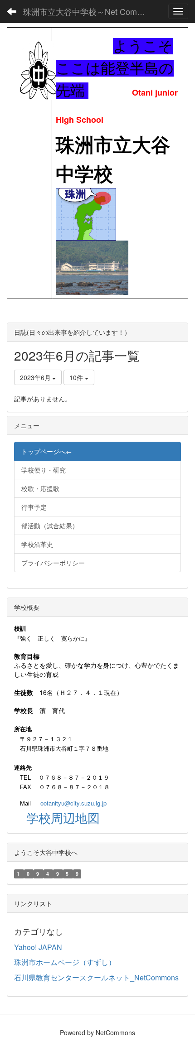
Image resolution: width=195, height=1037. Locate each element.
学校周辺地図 (63, 817)
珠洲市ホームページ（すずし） (65, 962)
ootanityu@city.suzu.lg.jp (73, 803)
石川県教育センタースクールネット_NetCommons (96, 977)
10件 (77, 377)
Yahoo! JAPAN (38, 947)
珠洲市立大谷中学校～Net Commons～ (88, 11)
